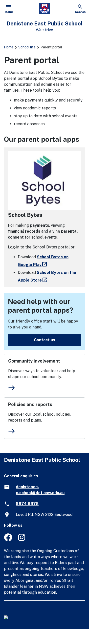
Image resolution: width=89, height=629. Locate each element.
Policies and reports (30, 404)
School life (27, 47)
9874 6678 (27, 503)
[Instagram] (22, 540)
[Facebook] (8, 540)
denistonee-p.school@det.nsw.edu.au (40, 490)
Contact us (44, 340)
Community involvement (34, 361)
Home (8, 47)
